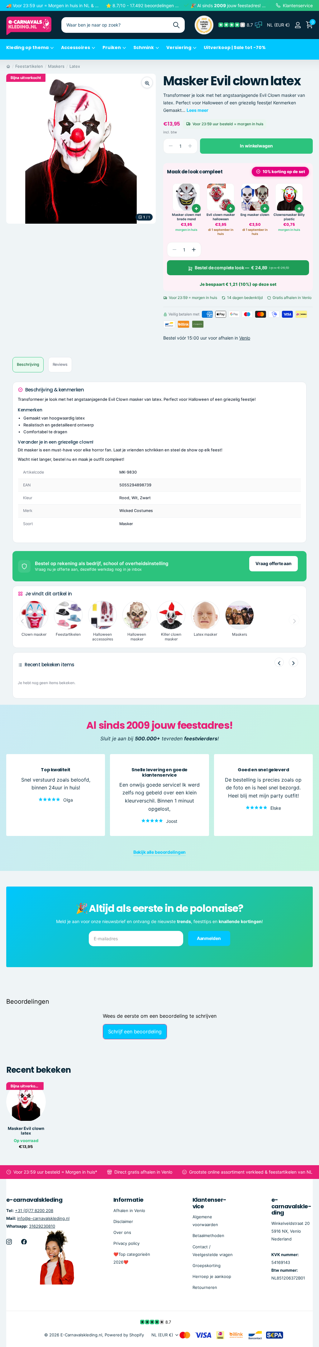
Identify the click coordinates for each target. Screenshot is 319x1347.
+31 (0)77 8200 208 (34, 1210)
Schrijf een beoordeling (135, 1031)
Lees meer (197, 110)
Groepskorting (207, 1265)
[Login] (298, 25)
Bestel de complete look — (242, 267)
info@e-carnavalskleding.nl (43, 1217)
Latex (74, 66)
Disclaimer (123, 1221)
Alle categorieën (30, 51)
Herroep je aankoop (212, 1276)
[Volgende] (293, 662)
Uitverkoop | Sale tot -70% (235, 47)
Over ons (122, 1232)
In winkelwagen (256, 145)
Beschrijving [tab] (28, 364)
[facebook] (24, 1242)
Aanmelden (209, 938)
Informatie (128, 1200)
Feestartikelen (29, 66)
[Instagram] (9, 1242)
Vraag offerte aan (273, 563)
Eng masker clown (254, 215)
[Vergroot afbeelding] (147, 82)
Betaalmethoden (208, 1235)
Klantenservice (210, 1203)
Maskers (56, 66)
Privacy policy (126, 1243)
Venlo (244, 337)
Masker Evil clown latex (26, 1131)
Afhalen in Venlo (129, 1210)
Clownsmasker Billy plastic (289, 217)
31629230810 (42, 1226)
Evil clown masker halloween (221, 217)
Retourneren (205, 1287)
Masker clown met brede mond (186, 217)
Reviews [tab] (60, 364)
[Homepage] (8, 66)
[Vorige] (279, 662)
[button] (193, 249)
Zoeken (176, 25)
